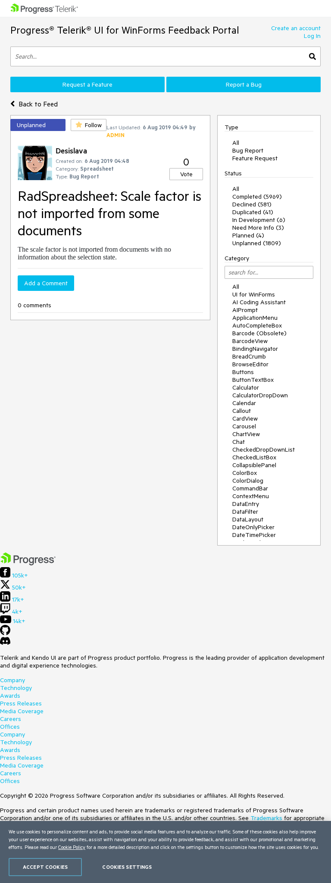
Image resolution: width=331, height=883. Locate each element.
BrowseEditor (250, 364)
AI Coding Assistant (259, 302)
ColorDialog (247, 480)
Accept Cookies (45, 867)
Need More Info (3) (258, 227)
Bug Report (247, 150)
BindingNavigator (255, 349)
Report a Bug (244, 84)
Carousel (244, 426)
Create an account (296, 28)
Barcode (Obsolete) (259, 333)
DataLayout (247, 519)
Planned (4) (248, 235)
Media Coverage (22, 711)
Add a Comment (46, 283)
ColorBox (244, 473)
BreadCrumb (249, 356)
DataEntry (245, 504)
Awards (10, 695)
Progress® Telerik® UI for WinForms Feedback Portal (124, 30)
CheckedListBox (254, 457)
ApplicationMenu (255, 317)
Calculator (245, 387)
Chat (238, 442)
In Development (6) (258, 220)
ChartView (246, 434)
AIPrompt (245, 310)
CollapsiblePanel (254, 465)
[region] (165, 852)
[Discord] (5, 643)
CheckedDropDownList (263, 449)
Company (12, 680)
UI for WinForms (253, 294)
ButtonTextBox (253, 380)
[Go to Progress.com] (28, 563)
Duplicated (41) (252, 212)
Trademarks (266, 818)
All (235, 143)
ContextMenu (250, 496)
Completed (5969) (257, 196)
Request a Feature (87, 84)
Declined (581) (252, 204)
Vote (186, 174)
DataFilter (245, 511)
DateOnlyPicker (253, 527)
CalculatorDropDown (260, 395)
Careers (10, 719)
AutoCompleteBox (257, 325)
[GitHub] (5, 633)
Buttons (243, 372)
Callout (241, 411)
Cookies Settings (127, 867)
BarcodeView (250, 341)
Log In (312, 36)
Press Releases (21, 703)
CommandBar (250, 488)
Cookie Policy (71, 847)
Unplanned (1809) (256, 243)
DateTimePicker (254, 535)
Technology (16, 688)
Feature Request (255, 158)
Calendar (244, 403)
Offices (10, 726)
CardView (245, 418)
